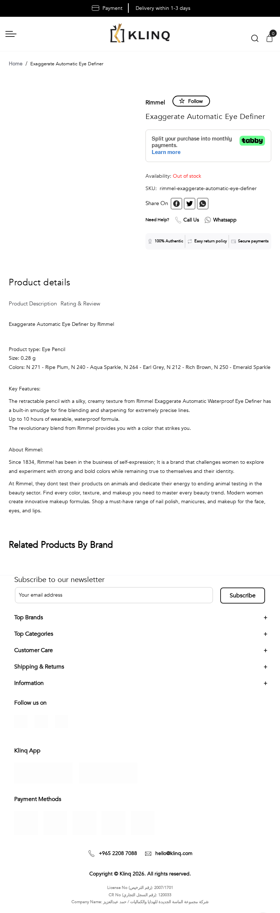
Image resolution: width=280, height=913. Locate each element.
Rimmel (155, 103)
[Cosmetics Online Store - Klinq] (140, 34)
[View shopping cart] (269, 39)
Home (16, 63)
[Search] (255, 40)
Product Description (33, 303)
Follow (195, 101)
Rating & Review (80, 303)
